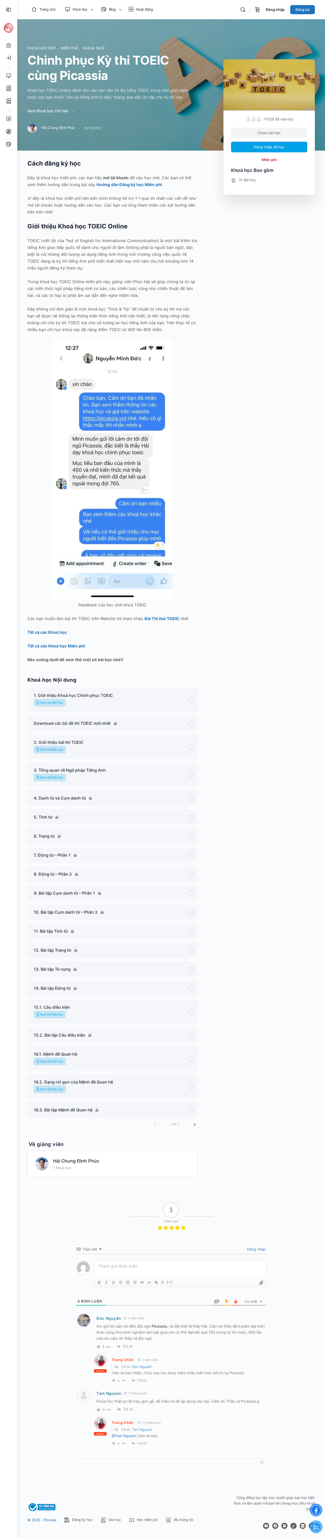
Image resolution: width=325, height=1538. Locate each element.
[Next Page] (194, 1124)
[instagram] (284, 1526)
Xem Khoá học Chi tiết (48, 110)
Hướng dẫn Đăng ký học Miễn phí (129, 184)
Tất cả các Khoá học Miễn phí (56, 645)
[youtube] (266, 1526)
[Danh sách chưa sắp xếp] (134, 1282)
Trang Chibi (123, 1360)
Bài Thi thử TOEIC (161, 618)
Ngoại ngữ (94, 48)
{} (163, 1282)
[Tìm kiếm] (243, 10)
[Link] (156, 1282)
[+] (170, 1282)
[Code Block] (149, 1282)
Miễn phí (70, 48)
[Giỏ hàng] (257, 9)
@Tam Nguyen (124, 1436)
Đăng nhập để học (269, 147)
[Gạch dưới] (113, 1282)
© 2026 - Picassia (41, 1520)
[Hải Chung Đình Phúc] (41, 1163)
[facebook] (275, 1526)
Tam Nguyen (108, 1393)
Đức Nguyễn (108, 1318)
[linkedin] (303, 1526)
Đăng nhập (275, 9)
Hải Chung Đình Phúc (76, 1161)
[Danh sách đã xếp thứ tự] (127, 1282)
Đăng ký (303, 9)
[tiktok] (293, 1526)
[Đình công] (120, 1282)
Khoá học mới (42, 48)
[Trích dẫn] (141, 1282)
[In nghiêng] (106, 1282)
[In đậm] (99, 1282)
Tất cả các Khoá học (47, 632)
